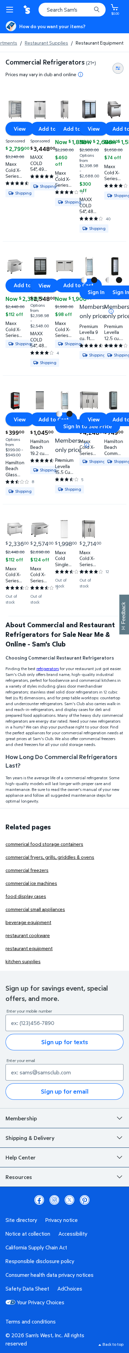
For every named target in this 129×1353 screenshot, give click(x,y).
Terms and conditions (31, 1321)
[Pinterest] (84, 1200)
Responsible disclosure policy (40, 1261)
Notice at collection (28, 1233)
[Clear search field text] (88, 9)
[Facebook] (39, 1200)
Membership (21, 1118)
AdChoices (69, 1288)
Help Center (21, 1157)
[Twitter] (69, 1200)
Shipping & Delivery (30, 1138)
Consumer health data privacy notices (50, 1275)
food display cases (26, 896)
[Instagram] (54, 1200)
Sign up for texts (64, 1042)
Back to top (113, 1344)
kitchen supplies (23, 961)
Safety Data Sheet (27, 1288)
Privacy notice (61, 1220)
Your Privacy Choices (40, 1302)
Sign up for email (64, 1091)
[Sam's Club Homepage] (27, 9)
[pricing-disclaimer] (80, 74)
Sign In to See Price (87, 426)
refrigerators (47, 669)
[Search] (96, 9)
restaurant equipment (29, 948)
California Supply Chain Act (36, 1247)
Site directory (21, 1220)
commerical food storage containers (44, 844)
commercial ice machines (31, 883)
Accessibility (72, 1233)
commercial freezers (27, 870)
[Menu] (11, 9)
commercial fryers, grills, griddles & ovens (50, 857)
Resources (19, 1177)
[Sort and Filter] (117, 68)
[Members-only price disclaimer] (86, 445)
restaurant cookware (28, 935)
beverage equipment (28, 922)
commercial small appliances (35, 909)
